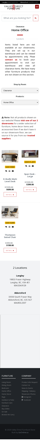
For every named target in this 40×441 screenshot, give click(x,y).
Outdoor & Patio (8, 400)
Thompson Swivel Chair (10, 236)
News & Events (27, 388)
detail (9, 194)
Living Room (6, 382)
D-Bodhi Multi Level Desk (10, 180)
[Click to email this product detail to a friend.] (13, 171)
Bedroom (5, 388)
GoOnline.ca (23, 432)
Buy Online (5, 409)
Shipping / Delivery (28, 391)
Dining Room (6, 385)
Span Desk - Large (30, 175)
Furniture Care (7, 403)
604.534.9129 (13, 2)
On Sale (4, 412)
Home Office (6, 391)
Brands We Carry (8, 414)
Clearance (5, 406)
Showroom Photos (29, 394)
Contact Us (26, 385)
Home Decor (6, 394)
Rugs (3, 397)
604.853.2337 (33, 2)
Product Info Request (30, 382)
